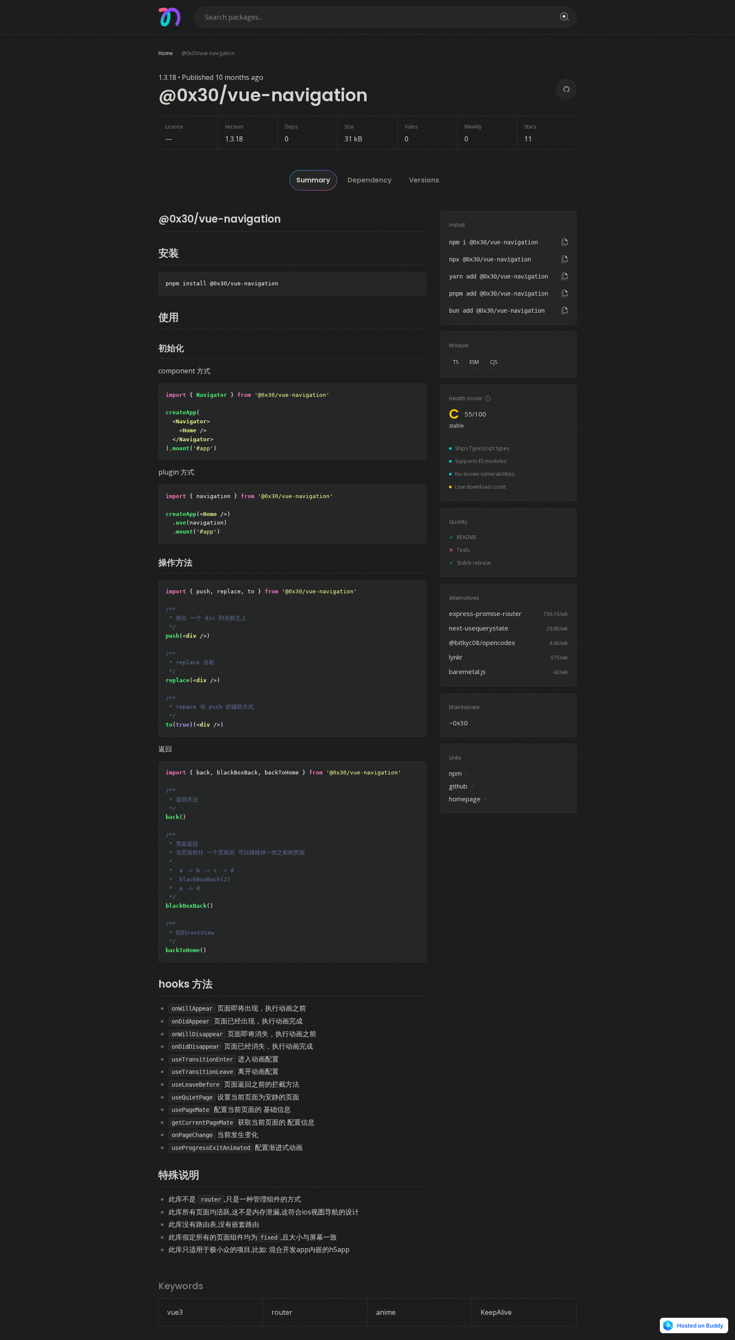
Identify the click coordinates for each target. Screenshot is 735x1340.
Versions (424, 180)
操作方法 (175, 563)
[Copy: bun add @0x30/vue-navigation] (564, 310)
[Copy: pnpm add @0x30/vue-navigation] (564, 293)
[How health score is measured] (488, 398)
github (462, 786)
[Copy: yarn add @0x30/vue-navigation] (564, 276)
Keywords (180, 1286)
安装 (168, 253)
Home (165, 53)
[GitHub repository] (566, 89)
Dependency (369, 180)
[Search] (563, 17)
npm (459, 773)
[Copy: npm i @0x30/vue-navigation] (564, 242)
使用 (168, 317)
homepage (468, 799)
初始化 (171, 348)
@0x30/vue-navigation (219, 219)
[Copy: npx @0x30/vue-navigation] (564, 259)
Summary (313, 180)
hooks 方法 (185, 984)
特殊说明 (178, 1175)
